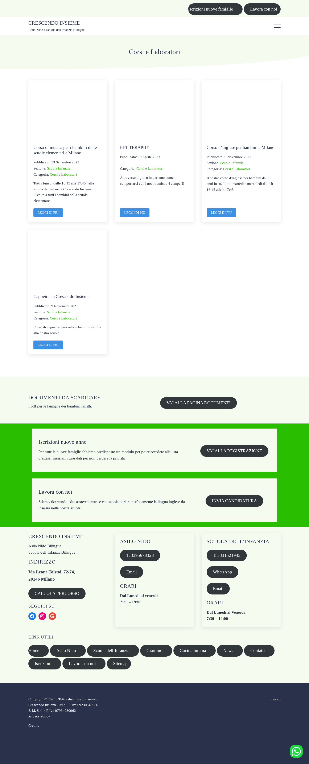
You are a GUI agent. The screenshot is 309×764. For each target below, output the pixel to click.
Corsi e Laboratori (63, 174)
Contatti (257, 650)
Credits (33, 726)
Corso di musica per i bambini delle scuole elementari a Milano (65, 150)
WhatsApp (222, 571)
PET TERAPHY (134, 147)
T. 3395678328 (140, 555)
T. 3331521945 (226, 555)
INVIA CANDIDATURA (234, 500)
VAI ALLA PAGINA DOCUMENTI (198, 402)
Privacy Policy (39, 716)
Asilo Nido (66, 650)
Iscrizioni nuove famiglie (210, 9)
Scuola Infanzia (58, 168)
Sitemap (120, 663)
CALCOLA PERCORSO (57, 593)
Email (131, 571)
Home (33, 650)
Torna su (274, 699)
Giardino (154, 650)
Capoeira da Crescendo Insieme (61, 296)
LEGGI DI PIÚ (50, 213)
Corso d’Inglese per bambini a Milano (241, 147)
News (228, 650)
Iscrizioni (43, 663)
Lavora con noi (263, 9)
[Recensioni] (296, 751)
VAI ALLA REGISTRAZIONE (234, 450)
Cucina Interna (193, 650)
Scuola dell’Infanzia (111, 650)
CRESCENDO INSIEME (54, 23)
